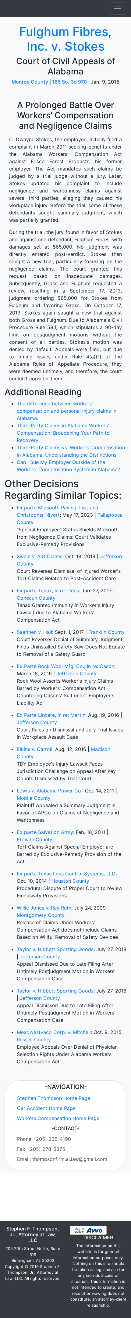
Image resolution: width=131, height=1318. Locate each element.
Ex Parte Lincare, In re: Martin (51, 715)
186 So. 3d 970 (69, 82)
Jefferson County (76, 673)
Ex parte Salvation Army (45, 832)
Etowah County (34, 839)
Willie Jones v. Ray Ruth (44, 908)
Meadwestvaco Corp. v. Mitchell (54, 1032)
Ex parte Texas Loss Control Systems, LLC (66, 874)
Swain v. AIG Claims (39, 556)
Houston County (70, 881)
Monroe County (30, 82)
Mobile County (34, 798)
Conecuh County (36, 598)
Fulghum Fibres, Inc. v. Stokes (65, 39)
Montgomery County (41, 915)
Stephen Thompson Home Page (53, 1098)
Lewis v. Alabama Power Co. (49, 791)
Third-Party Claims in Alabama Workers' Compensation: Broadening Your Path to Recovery (63, 432)
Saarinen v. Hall (34, 632)
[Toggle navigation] (117, 8)
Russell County (34, 1039)
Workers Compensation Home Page (58, 1118)
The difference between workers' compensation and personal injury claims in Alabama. (66, 410)
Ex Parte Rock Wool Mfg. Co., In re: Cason (65, 666)
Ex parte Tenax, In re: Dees (48, 590)
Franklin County (106, 632)
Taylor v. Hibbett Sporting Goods (55, 949)
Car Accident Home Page (46, 1108)
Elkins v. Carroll (34, 749)
